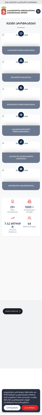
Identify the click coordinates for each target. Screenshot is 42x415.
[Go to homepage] (18, 10)
